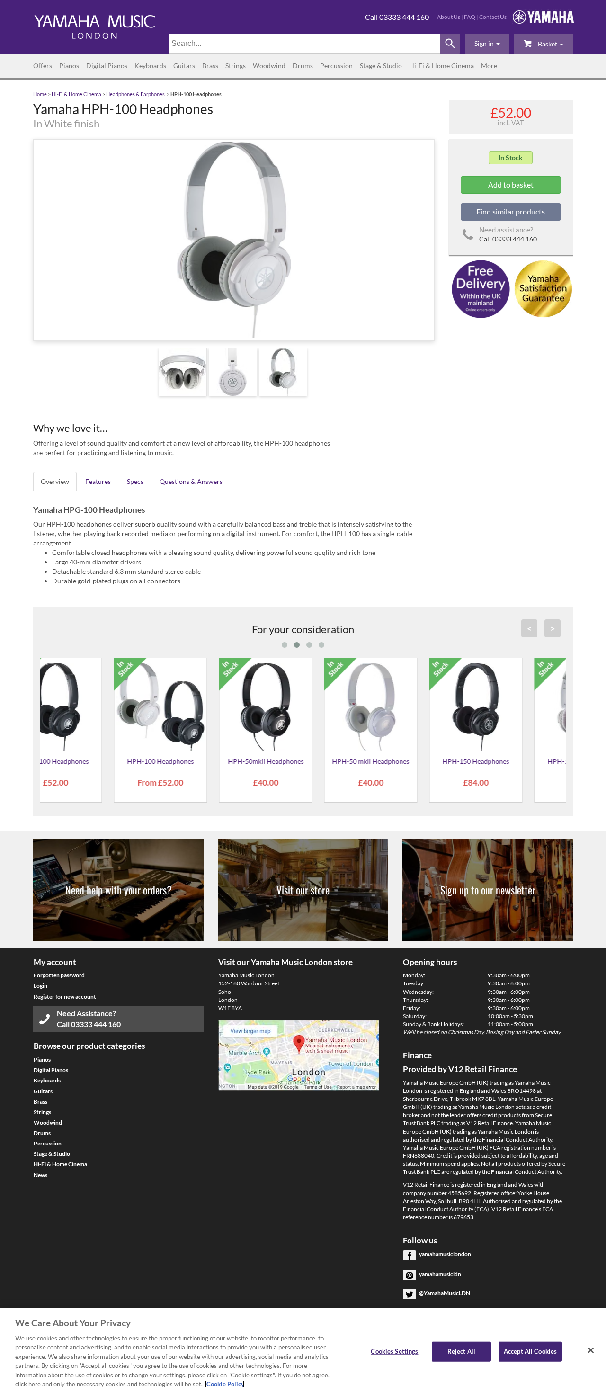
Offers (42, 66)
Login (40, 985)
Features (98, 481)
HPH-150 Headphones (92, 761)
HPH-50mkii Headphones (303, 761)
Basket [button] (547, 44)
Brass (210, 66)
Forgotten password (59, 975)
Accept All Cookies (530, 1351)
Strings (235, 66)
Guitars (184, 66)
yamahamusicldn (440, 1274)
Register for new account (65, 996)
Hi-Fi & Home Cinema (441, 66)
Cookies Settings (394, 1351)
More (489, 66)
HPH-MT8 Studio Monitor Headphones (407, 764)
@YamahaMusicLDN (444, 1292)
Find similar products (510, 211)
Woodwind (269, 66)
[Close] (590, 1350)
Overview (55, 481)
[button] (487, 44)
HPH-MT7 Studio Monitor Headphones (513, 764)
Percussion (336, 66)
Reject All (461, 1351)
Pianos (69, 66)
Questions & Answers (191, 481)
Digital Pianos (106, 66)
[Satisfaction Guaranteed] (541, 288)
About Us (448, 16)
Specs (135, 481)
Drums (303, 66)
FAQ (469, 16)
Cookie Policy (224, 1384)
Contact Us (493, 16)
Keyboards (150, 66)
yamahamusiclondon (445, 1254)
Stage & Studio (381, 66)
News (40, 1175)
